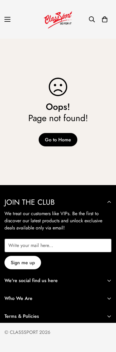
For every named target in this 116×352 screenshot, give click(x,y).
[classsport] (58, 19)
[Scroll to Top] (105, 320)
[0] (105, 19)
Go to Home (58, 139)
